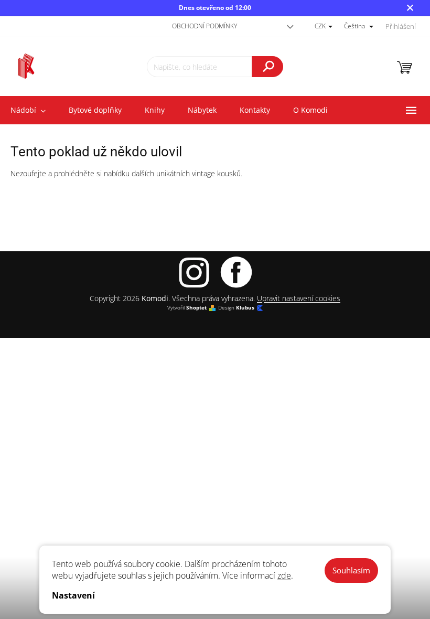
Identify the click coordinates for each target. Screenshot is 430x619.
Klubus (245, 307)
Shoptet (196, 307)
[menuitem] (95, 110)
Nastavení (73, 595)
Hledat (267, 66)
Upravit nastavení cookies (298, 298)
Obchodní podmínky (204, 26)
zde (284, 575)
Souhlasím (351, 570)
